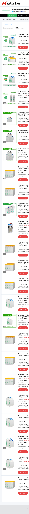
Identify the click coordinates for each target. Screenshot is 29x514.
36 (11, 499)
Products (13, 15)
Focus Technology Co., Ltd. (19, 507)
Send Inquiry (23, 47)
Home (4, 15)
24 (8, 499)
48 (15, 499)
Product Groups (8, 24)
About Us (20, 15)
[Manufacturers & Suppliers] (11, 3)
